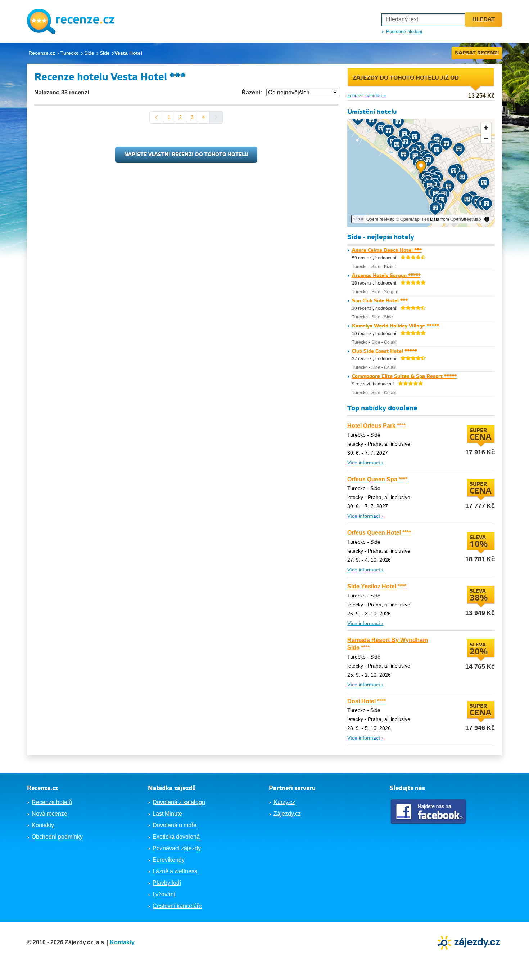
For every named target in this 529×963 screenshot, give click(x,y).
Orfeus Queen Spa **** (377, 479)
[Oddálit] (486, 138)
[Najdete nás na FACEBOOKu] (429, 811)
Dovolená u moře (174, 825)
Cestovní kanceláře (177, 906)
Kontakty (43, 825)
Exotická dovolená (176, 837)
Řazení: (251, 92)
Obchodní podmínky (57, 837)
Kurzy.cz (284, 802)
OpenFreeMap (380, 219)
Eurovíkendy (169, 860)
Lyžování (164, 894)
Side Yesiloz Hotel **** (376, 586)
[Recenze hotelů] (70, 21)
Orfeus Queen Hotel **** (379, 533)
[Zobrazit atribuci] (487, 219)
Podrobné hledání (404, 31)
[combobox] (423, 19)
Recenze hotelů (52, 802)
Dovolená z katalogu (179, 802)
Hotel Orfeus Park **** (376, 426)
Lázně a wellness (175, 871)
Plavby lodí (167, 883)
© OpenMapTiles (412, 219)
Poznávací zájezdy (177, 848)
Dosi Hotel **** (366, 701)
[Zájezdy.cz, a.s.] (469, 942)
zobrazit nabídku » (366, 95)
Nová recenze (49, 814)
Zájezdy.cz (287, 814)
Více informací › (365, 462)
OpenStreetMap (465, 219)
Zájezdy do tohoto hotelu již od (406, 78)
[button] (421, 168)
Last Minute (167, 814)
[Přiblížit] (486, 127)
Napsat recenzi (477, 53)
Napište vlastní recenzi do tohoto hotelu (186, 154)
